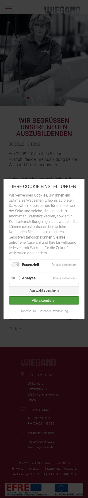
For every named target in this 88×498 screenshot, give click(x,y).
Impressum (28, 311)
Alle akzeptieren (44, 300)
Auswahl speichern (44, 290)
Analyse (29, 278)
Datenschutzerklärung (53, 311)
